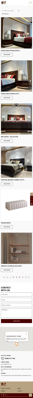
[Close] (26, 333)
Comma (25, 396)
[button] (17, 344)
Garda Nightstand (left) (10, 94)
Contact (19, 391)
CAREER (3, 391)
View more (6, 54)
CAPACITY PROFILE (6, 388)
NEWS (19, 388)
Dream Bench (6, 223)
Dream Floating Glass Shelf (11, 266)
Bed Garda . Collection (9, 137)
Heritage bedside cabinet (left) (12, 180)
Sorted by (5, 14)
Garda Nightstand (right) (10, 51)
